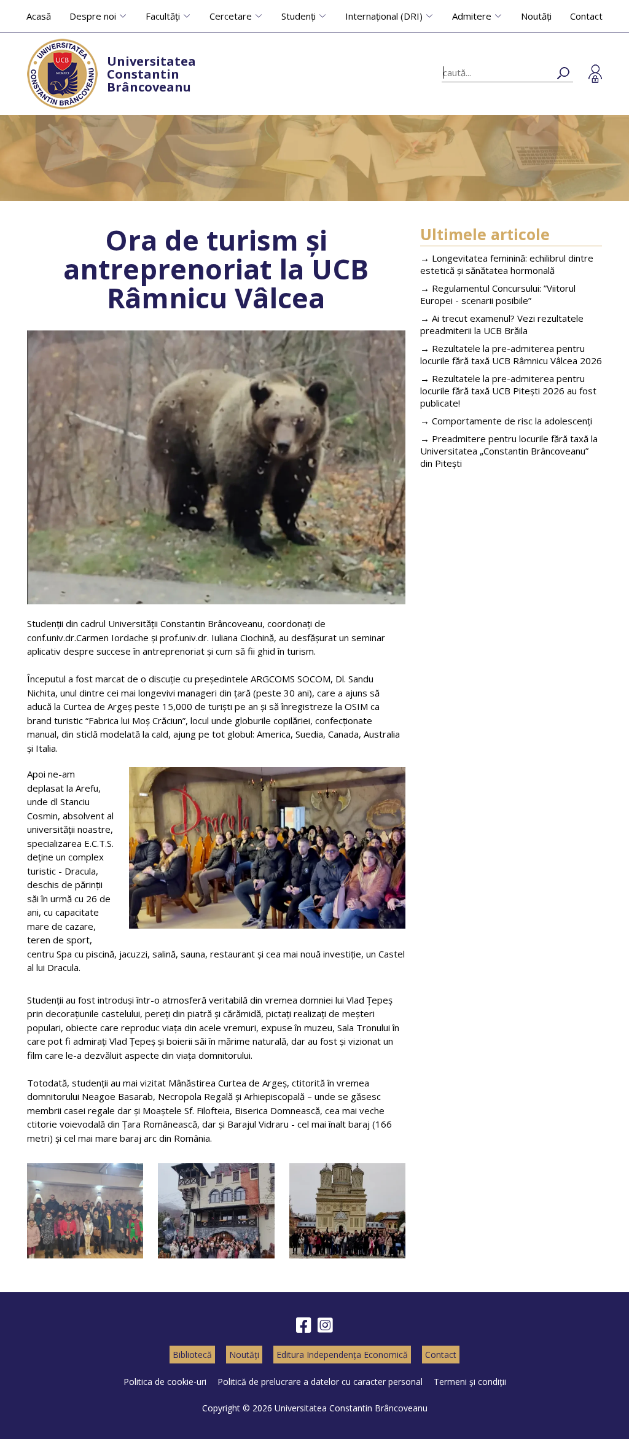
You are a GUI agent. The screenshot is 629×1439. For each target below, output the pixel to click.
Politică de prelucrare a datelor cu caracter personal (320, 1381)
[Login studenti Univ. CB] (595, 73)
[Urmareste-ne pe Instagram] (325, 1326)
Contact (586, 16)
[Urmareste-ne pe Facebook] (303, 1326)
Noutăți (536, 16)
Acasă (38, 16)
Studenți (298, 16)
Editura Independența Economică (342, 1354)
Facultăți (163, 16)
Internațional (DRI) (384, 16)
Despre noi (92, 16)
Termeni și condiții (470, 1381)
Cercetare (230, 16)
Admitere (471, 16)
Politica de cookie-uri (164, 1381)
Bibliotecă (192, 1354)
